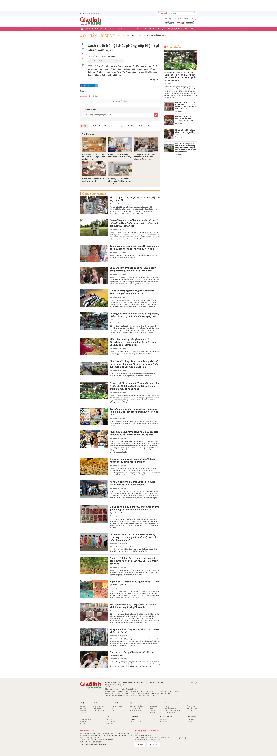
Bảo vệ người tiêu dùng (156, 35)
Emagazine (153, 706)
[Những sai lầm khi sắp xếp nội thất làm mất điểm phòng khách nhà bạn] (146, 144)
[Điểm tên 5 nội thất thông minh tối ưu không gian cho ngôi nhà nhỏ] (94, 144)
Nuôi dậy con (97, 708)
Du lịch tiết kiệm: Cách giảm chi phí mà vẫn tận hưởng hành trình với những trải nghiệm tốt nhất (134, 561)
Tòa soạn (139, 745)
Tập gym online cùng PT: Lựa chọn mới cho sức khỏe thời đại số (135, 631)
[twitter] (96, 85)
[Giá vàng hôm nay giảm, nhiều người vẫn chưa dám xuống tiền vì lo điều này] (169, 120)
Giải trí (112, 29)
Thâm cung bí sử (98, 710)
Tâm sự (133, 719)
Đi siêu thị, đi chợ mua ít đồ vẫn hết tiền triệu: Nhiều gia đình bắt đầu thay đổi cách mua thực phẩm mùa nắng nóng (134, 386)
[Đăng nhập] (196, 19)
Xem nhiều (174, 47)
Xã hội (87, 29)
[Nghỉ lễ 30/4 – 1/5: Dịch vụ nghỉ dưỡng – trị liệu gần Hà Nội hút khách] (94, 589)
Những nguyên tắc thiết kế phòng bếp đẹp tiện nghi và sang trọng (119, 181)
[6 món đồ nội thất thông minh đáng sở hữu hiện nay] (120, 144)
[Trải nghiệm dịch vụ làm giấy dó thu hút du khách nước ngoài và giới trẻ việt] (94, 612)
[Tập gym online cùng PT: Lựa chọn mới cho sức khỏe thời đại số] (94, 637)
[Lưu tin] (82, 59)
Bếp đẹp (189, 710)
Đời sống (83, 708)
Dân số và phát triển (175, 29)
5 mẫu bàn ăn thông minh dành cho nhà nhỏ (93, 180)
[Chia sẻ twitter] (82, 48)
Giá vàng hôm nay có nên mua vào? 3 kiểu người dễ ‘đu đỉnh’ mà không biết (132, 460)
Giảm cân (109, 723)
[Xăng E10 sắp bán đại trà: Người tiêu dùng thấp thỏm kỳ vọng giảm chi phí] (94, 489)
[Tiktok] (170, 19)
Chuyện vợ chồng (98, 706)
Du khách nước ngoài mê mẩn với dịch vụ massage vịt (132, 653)
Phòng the (162, 29)
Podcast (152, 710)
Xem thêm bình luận (120, 101)
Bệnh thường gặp (117, 706)
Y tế (113, 710)
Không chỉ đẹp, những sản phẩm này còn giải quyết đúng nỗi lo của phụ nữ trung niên (134, 433)
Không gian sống (85, 719)
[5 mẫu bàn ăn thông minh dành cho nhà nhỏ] (94, 168)
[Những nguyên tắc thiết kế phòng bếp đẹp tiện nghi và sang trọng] (120, 168)
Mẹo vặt (82, 723)
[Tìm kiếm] (195, 13)
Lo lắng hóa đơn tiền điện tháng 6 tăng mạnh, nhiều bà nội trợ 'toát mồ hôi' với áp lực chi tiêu (134, 316)
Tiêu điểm (191, 719)
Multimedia (122, 29)
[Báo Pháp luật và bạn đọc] (180, 23)
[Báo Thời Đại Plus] (190, 22)
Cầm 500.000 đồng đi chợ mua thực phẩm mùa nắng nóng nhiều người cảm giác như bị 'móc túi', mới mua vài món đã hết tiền (135, 364)
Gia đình (95, 29)
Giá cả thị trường (138, 35)
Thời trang (109, 719)
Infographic (153, 712)
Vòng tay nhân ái (166, 716)
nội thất (93, 126)
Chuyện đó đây (192, 721)
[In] (82, 65)
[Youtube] (166, 18)
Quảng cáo (153, 745)
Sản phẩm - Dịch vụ (136, 29)
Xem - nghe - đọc (135, 710)
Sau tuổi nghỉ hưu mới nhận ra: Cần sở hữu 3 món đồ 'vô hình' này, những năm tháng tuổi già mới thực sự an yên (134, 223)
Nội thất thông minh (106, 126)
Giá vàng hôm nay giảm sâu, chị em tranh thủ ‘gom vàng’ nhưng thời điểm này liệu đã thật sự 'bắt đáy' (134, 509)
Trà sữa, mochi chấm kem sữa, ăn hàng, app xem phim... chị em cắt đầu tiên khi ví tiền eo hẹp (134, 412)
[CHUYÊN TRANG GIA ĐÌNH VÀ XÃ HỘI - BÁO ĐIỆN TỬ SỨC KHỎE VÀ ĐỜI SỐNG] (90, 21)
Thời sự (82, 706)
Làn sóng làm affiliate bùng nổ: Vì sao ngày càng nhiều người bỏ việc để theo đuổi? (133, 269)
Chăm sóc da (110, 721)
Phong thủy (83, 721)
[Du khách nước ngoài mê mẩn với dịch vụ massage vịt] (94, 659)
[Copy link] (82, 53)
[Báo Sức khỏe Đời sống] (169, 22)
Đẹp (154, 29)
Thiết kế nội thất (134, 126)
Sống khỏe (104, 29)
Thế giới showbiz (135, 708)
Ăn (146, 29)
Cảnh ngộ (163, 719)
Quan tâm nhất (85, 96)
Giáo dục (83, 710)
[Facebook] (188, 683)
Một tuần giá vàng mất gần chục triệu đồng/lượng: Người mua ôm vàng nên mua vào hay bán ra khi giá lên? (133, 342)
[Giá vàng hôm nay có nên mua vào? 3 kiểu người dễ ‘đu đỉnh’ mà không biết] (94, 466)
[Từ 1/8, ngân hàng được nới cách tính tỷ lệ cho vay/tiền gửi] (94, 205)
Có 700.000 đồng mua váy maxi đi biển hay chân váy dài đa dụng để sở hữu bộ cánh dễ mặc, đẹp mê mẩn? (133, 537)
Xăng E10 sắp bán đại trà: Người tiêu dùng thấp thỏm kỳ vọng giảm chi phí (132, 483)
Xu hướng (125, 35)
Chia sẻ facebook (89, 86)
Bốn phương (189, 29)
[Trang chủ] (82, 29)
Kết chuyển (163, 721)
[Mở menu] (196, 29)
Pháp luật (83, 712)
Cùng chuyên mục (94, 193)
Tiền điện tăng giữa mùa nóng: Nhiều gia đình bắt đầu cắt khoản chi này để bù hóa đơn (134, 247)
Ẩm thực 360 (191, 706)
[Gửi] (156, 115)
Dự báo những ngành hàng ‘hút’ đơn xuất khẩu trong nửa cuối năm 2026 (132, 292)
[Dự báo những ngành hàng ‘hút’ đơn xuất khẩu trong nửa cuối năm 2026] (94, 298)
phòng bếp (121, 126)
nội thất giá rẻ (148, 126)
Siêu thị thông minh (171, 712)
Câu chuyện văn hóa (136, 706)
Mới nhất (164, 13)
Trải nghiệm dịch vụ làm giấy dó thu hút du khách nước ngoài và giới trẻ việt (133, 606)
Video (152, 708)
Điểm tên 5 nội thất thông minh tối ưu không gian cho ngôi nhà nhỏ (93, 156)
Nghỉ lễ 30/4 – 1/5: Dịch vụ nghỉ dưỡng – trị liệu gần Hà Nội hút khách (135, 583)
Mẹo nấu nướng (192, 708)
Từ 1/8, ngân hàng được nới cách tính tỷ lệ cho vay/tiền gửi (135, 199)
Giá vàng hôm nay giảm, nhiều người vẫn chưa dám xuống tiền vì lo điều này (185, 118)
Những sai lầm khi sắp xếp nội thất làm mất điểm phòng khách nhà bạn (145, 156)
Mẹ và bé (114, 708)
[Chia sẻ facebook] (82, 43)
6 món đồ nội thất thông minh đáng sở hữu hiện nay (119, 155)
